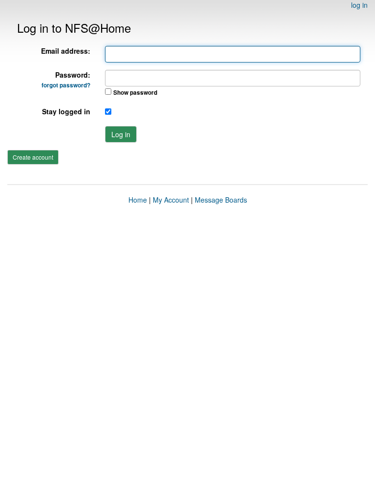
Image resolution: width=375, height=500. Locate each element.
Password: (66, 79)
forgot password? (66, 85)
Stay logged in (66, 111)
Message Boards (221, 200)
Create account (33, 157)
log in (359, 5)
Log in (120, 134)
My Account (171, 200)
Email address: (65, 51)
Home (137, 200)
